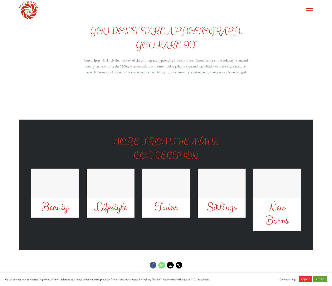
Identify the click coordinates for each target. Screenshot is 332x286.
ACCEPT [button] (320, 279)
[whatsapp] (161, 265)
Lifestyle (110, 207)
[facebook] (153, 265)
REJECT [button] (305, 279)
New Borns (277, 214)
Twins (166, 207)
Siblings (221, 207)
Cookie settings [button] (287, 279)
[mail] (170, 265)
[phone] (179, 265)
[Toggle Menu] (309, 10)
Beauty (55, 207)
